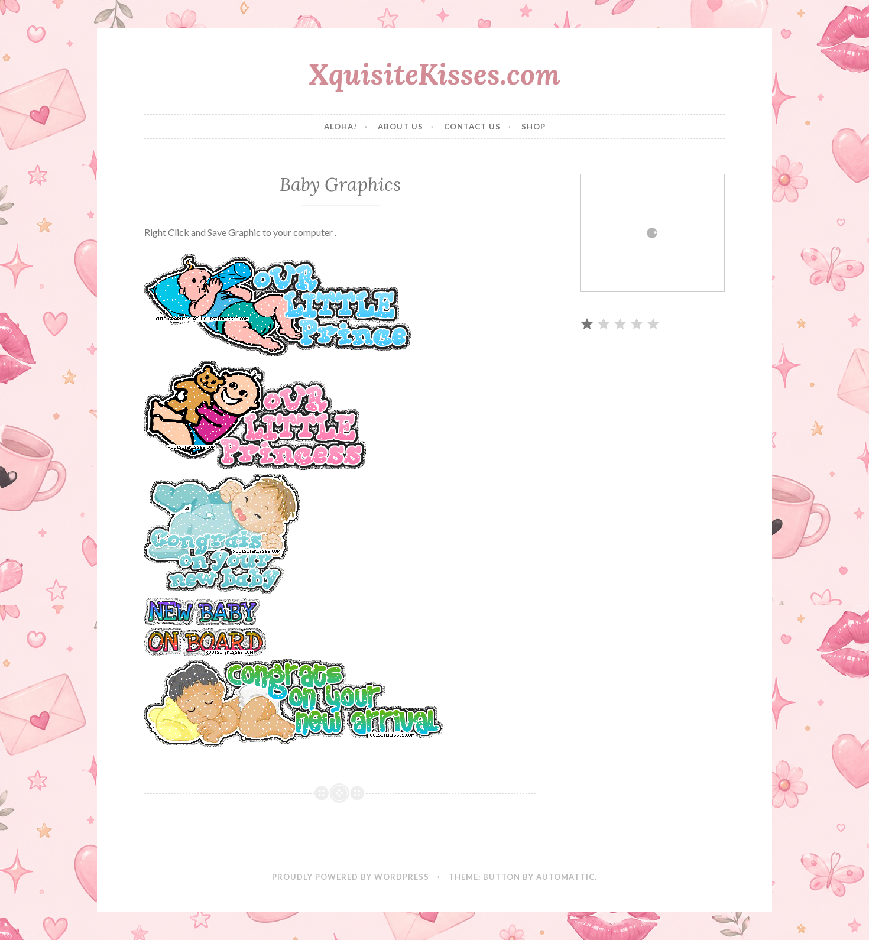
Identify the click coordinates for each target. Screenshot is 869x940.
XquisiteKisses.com (434, 74)
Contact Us (472, 126)
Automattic (565, 876)
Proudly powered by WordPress (350, 876)
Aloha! (340, 126)
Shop (533, 126)
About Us (400, 126)
